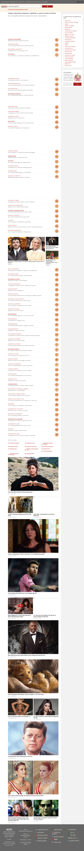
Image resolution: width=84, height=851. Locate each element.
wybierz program (57, 842)
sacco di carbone (69, 32)
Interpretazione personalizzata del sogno (18, 9)
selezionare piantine (47, 451)
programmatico (12, 314)
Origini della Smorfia (30, 1)
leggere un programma (14, 39)
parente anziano (68, 27)
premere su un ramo (69, 34)
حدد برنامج (72, 832)
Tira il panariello (44, 1)
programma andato (31, 443)
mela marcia (67, 20)
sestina (66, 44)
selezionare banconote (31, 446)
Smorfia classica (21, 1)
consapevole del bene (70, 41)
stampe (66, 24)
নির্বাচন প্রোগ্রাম (72, 835)
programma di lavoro (14, 279)
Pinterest (25, 836)
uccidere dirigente (69, 58)
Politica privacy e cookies (25, 839)
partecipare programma (48, 446)
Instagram (28, 835)
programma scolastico (14, 93)
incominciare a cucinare (70, 50)
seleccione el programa (42, 835)
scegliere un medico (13, 349)
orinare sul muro (68, 51)
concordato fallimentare (70, 37)
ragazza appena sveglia (70, 62)
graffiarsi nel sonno (69, 36)
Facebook (23, 835)
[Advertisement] (33, 27)
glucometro (67, 63)
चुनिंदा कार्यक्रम (73, 829)
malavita (67, 43)
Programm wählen (58, 829)
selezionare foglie (14, 446)
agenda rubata (12, 156)
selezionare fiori (46, 448)
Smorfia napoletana (5, 1)
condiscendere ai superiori (71, 31)
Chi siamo (9, 839)
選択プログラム (73, 837)
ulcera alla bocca (69, 48)
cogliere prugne (12, 384)
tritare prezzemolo (69, 60)
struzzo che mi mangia (70, 46)
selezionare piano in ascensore (14, 454)
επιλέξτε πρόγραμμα (74, 840)
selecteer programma (42, 840)
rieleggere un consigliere (15, 419)
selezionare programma (42, 829)
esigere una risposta (69, 25)
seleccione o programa (42, 837)
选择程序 (56, 839)
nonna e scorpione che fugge (71, 22)
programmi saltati (30, 453)
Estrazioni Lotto (37, 1)
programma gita (13, 448)
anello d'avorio (68, 39)
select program (40, 832)
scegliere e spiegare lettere (16, 210)
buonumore (67, 29)
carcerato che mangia (70, 55)
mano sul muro (68, 65)
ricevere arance (68, 53)
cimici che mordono (69, 56)
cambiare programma (14, 443)
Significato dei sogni (14, 1)
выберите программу (59, 836)
